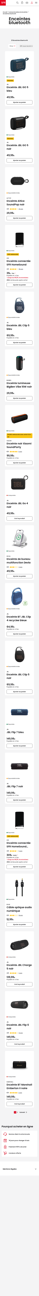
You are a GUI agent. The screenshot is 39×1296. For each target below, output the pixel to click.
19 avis (21, 915)
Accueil (5, 12)
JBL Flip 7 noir (15, 786)
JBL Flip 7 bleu (15, 732)
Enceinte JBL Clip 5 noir (18, 676)
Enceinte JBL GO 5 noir (17, 147)
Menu (36, 3)
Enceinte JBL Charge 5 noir (19, 966)
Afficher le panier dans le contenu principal (22, 3)
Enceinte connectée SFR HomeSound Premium (18, 844)
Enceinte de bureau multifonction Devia (19, 560)
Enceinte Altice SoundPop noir (15, 202)
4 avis (20, 567)
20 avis (21, 209)
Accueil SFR (3, 3)
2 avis (20, 1093)
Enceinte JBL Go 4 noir (17, 505)
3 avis (20, 451)
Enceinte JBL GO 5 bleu (17, 89)
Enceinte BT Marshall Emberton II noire (19, 1086)
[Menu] (36, 3)
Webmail (27, 3)
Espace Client (31, 3)
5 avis (20, 851)
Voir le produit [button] (19, 518)
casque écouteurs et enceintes (18, 12)
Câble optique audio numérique (19, 909)
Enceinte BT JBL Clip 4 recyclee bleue (19, 618)
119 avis (21, 269)
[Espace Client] (31, 3)
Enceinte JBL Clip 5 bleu (18, 327)
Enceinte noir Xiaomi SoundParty (19, 445)
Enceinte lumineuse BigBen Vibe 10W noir (19, 385)
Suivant (22, 1112)
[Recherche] (17, 3)
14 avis (21, 1033)
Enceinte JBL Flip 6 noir (18, 1026)
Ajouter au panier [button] (19, 102)
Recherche (17, 3)
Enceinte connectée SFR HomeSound (18, 262)
